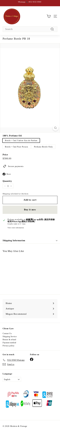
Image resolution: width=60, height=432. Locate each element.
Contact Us (7, 333)
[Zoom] (55, 128)
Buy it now (30, 209)
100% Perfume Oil (12, 136)
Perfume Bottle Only (43, 147)
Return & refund (9, 340)
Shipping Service (10, 336)
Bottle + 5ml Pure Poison (16, 147)
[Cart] (48, 16)
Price (5, 155)
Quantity (7, 181)
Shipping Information (14, 240)
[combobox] (30, 29)
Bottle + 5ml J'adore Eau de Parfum (21, 140)
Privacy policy (8, 346)
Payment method (9, 343)
